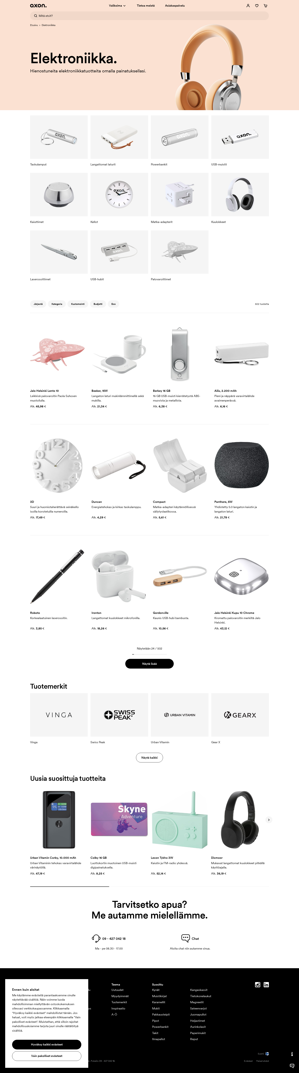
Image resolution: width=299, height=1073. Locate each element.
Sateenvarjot (198, 1008)
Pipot (155, 1021)
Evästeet (248, 1060)
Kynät (156, 990)
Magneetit (197, 1002)
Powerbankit (160, 1027)
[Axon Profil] (38, 5)
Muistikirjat (159, 996)
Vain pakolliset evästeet (46, 1056)
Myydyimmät (120, 996)
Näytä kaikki (149, 758)
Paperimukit (198, 1033)
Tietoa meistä (146, 5)
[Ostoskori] (265, 5)
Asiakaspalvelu (175, 5)
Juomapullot (198, 1014)
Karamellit (158, 1002)
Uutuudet (117, 990)
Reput (194, 1039)
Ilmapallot (158, 1039)
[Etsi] (34, 15)
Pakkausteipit (161, 1014)
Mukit (156, 1008)
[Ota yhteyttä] (292, 1054)
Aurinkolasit (198, 1027)
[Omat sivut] (248, 5)
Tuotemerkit (119, 1002)
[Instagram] (257, 985)
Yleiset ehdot (262, 1060)
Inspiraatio (118, 1008)
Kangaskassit (198, 990)
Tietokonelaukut (200, 996)
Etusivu (34, 25)
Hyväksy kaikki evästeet (47, 1044)
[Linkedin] (266, 985)
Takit (155, 1033)
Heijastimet (197, 1021)
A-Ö (114, 1014)
